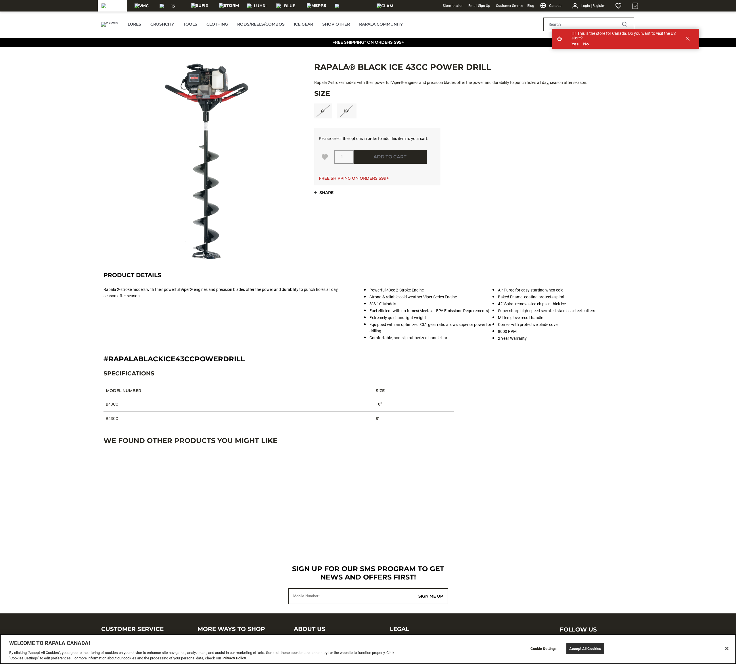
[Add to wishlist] (325, 157)
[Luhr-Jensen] (258, 5)
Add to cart (390, 157)
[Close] (726, 648)
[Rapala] (112, 5)
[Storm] (229, 5)
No (586, 44)
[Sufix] (200, 5)
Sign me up (430, 596)
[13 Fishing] (170, 5)
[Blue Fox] (287, 5)
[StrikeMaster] (351, 5)
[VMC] (141, 5)
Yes (575, 44)
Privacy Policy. (235, 658)
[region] (368, 649)
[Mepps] (316, 5)
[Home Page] (109, 24)
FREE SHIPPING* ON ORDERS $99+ (368, 42)
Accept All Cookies (585, 648)
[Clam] (385, 5)
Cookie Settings (543, 648)
